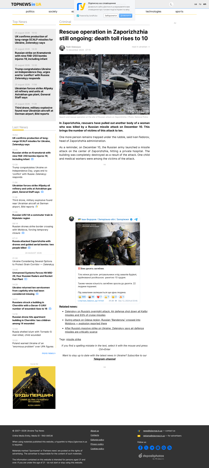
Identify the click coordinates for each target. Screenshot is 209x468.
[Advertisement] (104, 189)
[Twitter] (146, 448)
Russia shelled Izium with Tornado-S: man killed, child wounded (32, 332)
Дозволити (125, 15)
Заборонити (111, 15)
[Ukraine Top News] (26, 5)
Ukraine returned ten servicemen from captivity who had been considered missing (31, 289)
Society (53, 11)
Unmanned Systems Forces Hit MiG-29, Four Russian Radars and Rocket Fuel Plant (32, 274)
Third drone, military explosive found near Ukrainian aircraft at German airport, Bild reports (32, 202)
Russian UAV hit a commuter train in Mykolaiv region (32, 215)
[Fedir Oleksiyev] (62, 50)
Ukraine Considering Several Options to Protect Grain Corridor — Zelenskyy (33, 261)
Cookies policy (97, 448)
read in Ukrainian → (141, 46)
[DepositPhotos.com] (151, 456)
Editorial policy (97, 439)
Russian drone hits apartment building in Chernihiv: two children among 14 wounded (31, 319)
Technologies (153, 11)
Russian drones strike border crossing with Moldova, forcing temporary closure (32, 228)
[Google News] (164, 448)
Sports (179, 11)
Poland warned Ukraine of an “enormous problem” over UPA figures (32, 343)
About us (95, 430)
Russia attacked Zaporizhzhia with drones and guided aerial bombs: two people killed (33, 243)
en (204, 4)
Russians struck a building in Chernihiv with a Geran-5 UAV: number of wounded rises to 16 (30, 304)
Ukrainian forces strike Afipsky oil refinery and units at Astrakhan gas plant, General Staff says (31, 187)
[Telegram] (152, 448)
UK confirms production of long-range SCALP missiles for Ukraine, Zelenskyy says (31, 140)
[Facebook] (140, 448)
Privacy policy (97, 444)
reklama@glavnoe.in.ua (154, 435)
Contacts (95, 435)
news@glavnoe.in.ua (152, 430)
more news (48, 353)
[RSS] (169, 448)
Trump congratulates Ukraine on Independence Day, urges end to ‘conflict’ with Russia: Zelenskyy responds (29, 171)
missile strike (73, 339)
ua (195, 4)
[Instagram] (158, 448)
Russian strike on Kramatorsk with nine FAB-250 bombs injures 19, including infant (31, 155)
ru (200, 4)
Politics (30, 11)
